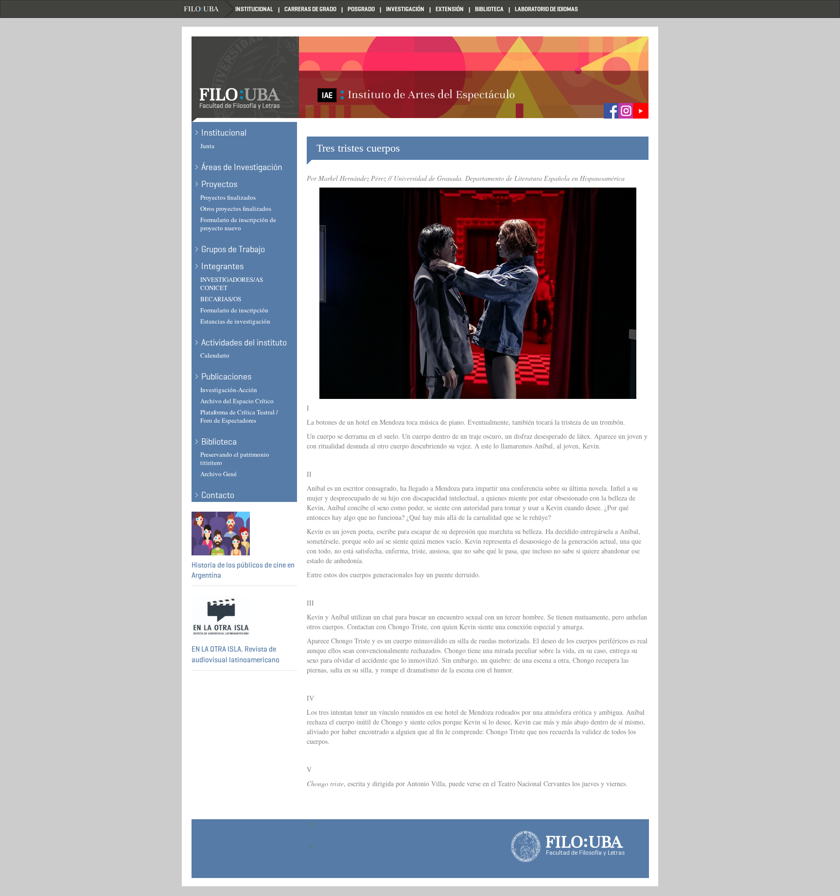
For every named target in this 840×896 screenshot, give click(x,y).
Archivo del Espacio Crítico (237, 400)
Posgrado (361, 9)
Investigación (405, 9)
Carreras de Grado (310, 9)
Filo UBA (208, 8)
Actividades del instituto (244, 342)
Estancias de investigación (235, 321)
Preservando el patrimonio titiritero (234, 458)
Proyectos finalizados (228, 197)
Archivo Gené (218, 473)
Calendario (214, 355)
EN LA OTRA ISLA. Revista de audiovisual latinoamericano (236, 654)
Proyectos (219, 184)
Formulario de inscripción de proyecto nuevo (238, 223)
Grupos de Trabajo (233, 249)
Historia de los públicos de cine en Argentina (243, 570)
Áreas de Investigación (241, 167)
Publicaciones (226, 376)
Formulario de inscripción (234, 310)
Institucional (254, 9)
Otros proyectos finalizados (235, 208)
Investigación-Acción (228, 389)
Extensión (450, 9)
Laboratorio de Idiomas (546, 9)
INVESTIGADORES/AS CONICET (231, 283)
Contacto (217, 495)
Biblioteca (489, 9)
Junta (207, 145)
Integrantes (222, 266)
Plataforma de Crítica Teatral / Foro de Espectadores (239, 416)
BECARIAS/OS (220, 298)
